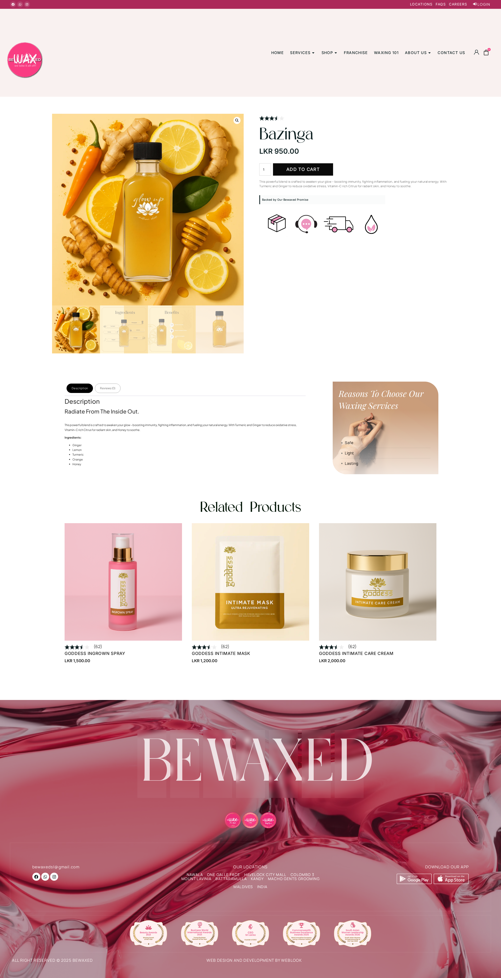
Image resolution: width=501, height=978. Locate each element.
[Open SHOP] (336, 53)
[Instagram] (27, 4)
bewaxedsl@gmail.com (56, 867)
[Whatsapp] (20, 4)
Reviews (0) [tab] (107, 388)
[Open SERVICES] (313, 53)
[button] (237, 120)
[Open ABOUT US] (429, 53)
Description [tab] (80, 388)
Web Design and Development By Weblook (254, 960)
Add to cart (303, 169)
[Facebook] (13, 4)
